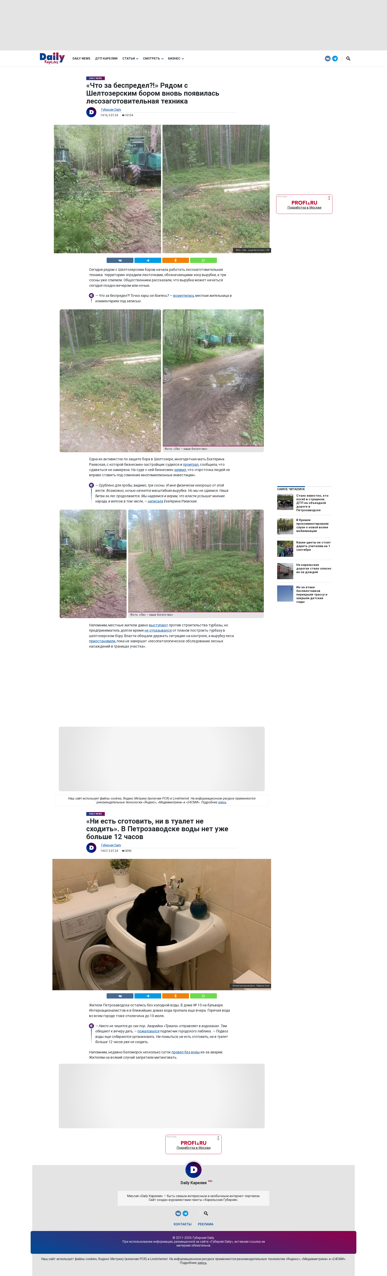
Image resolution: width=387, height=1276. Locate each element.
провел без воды (186, 1052)
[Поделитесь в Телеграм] (147, 260)
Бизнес (174, 58)
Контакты (182, 1224)
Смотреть (151, 58)
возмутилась (183, 296)
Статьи (128, 58)
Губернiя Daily (111, 110)
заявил (180, 470)
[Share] (203, 260)
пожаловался (148, 1031)
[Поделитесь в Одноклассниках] (175, 260)
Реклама (205, 1224)
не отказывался (158, 630)
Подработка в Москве (304, 207)
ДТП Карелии (106, 58)
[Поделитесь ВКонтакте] (120, 260)
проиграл (191, 465)
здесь (222, 802)
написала (155, 501)
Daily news (81, 58)
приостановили (102, 641)
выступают (158, 625)
